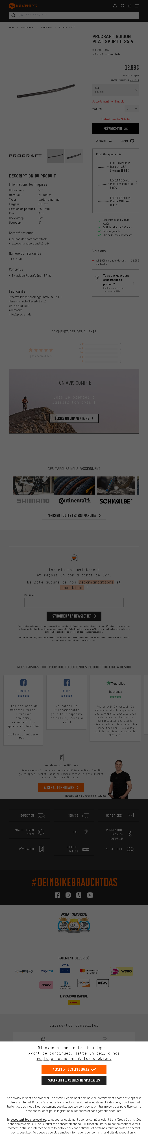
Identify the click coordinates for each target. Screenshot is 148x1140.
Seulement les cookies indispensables (74, 1080)
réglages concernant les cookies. (74, 1058)
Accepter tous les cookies (71, 1069)
